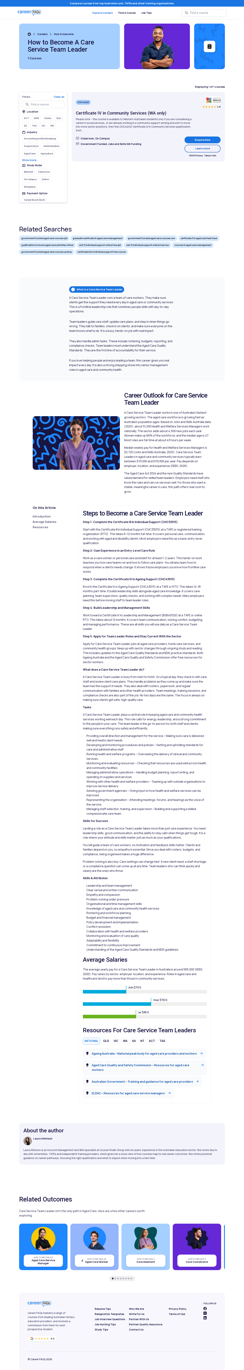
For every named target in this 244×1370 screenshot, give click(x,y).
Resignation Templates (109, 1314)
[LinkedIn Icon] (205, 1317)
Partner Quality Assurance (145, 1324)
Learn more (208, 148)
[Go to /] (29, 34)
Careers (42, 34)
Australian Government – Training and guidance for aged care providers (142, 1082)
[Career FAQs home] (29, 13)
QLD (106, 1041)
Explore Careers (103, 12)
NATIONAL (91, 1041)
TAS (162, 1041)
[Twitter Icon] (205, 1313)
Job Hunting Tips (105, 1324)
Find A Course (127, 12)
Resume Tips (103, 1308)
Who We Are (136, 1308)
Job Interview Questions (110, 1319)
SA (134, 1041)
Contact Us (136, 1329)
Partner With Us (139, 1319)
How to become (64, 34)
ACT (152, 1041)
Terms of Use (177, 1314)
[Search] (187, 13)
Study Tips (101, 1329)
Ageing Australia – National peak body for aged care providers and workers (144, 1054)
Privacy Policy (177, 1308)
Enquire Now (202, 140)
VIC (116, 1041)
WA (125, 1041)
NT (142, 1041)
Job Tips (146, 12)
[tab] (113, 1278)
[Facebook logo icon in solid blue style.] (205, 1308)
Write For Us (136, 1314)
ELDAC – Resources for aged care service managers (128, 1093)
